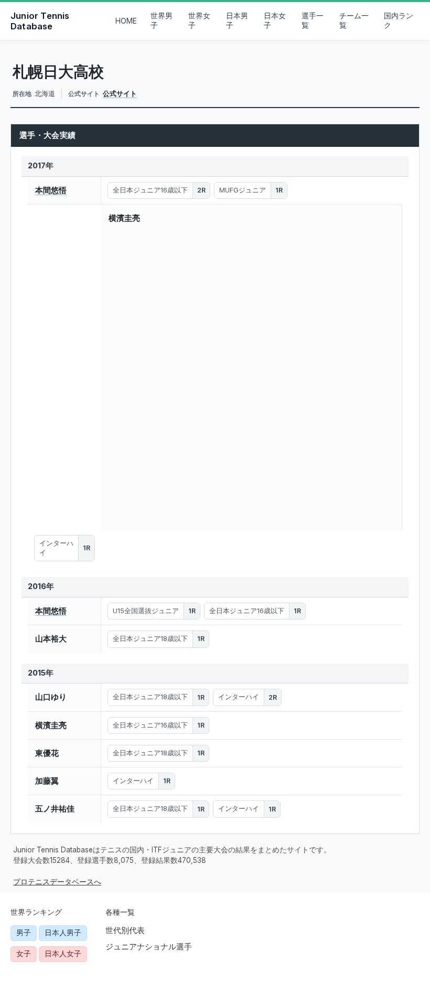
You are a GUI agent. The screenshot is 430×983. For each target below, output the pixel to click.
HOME (126, 21)
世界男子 (161, 20)
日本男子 (237, 20)
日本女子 (275, 20)
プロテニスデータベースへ (57, 882)
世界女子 (199, 20)
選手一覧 (313, 20)
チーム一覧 (354, 20)
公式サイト (120, 93)
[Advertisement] (64, 367)
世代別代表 (125, 930)
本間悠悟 (51, 190)
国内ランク (398, 20)
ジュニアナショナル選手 (148, 947)
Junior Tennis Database (40, 20)
